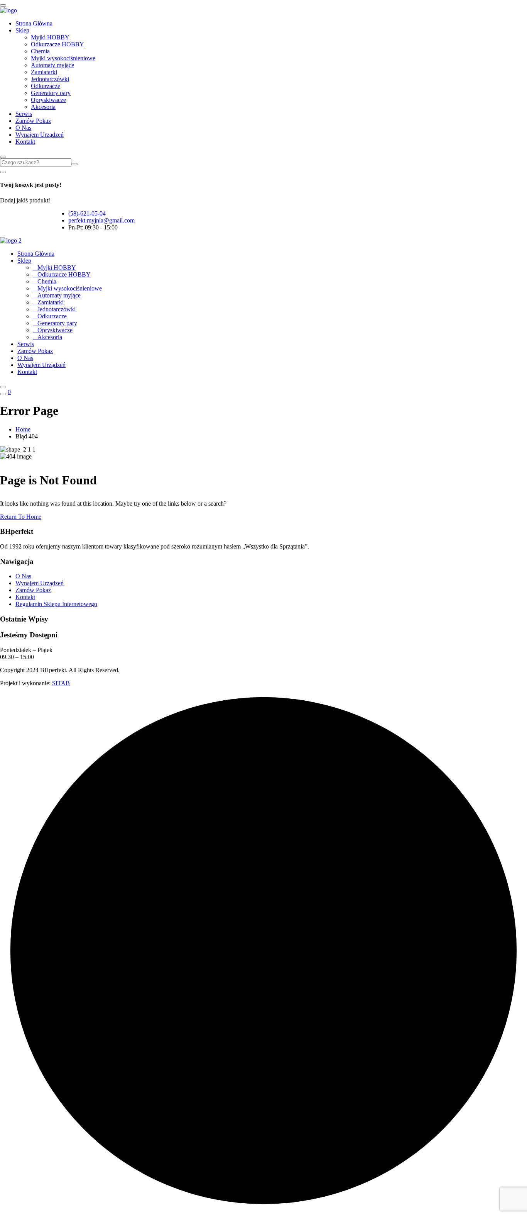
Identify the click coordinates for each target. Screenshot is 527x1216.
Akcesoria (43, 107)
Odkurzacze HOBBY (57, 44)
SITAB (61, 683)
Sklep (22, 30)
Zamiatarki (44, 72)
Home (22, 429)
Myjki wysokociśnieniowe (63, 58)
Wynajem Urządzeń (39, 134)
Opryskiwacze (48, 100)
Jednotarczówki (50, 79)
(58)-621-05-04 (87, 213)
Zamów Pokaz (33, 120)
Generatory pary (51, 93)
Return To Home (20, 516)
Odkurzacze (45, 86)
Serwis (23, 113)
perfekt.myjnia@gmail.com (101, 220)
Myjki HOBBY (50, 37)
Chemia (40, 51)
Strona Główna (33, 23)
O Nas (23, 127)
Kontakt (25, 141)
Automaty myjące (52, 65)
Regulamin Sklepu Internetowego (56, 604)
